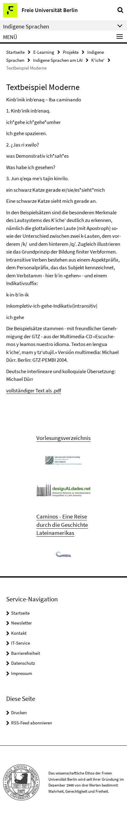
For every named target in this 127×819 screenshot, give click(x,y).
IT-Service (20, 643)
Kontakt (19, 633)
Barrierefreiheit (25, 653)
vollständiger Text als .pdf (33, 390)
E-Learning (43, 52)
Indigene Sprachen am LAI (58, 60)
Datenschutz (23, 663)
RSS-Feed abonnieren (31, 723)
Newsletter (21, 623)
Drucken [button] (19, 712)
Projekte (71, 52)
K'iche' (97, 60)
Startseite (15, 52)
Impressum (21, 673)
